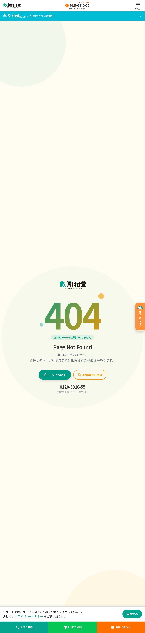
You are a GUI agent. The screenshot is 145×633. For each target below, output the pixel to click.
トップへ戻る (57, 375)
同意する (132, 614)
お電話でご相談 (92, 375)
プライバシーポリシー (29, 616)
